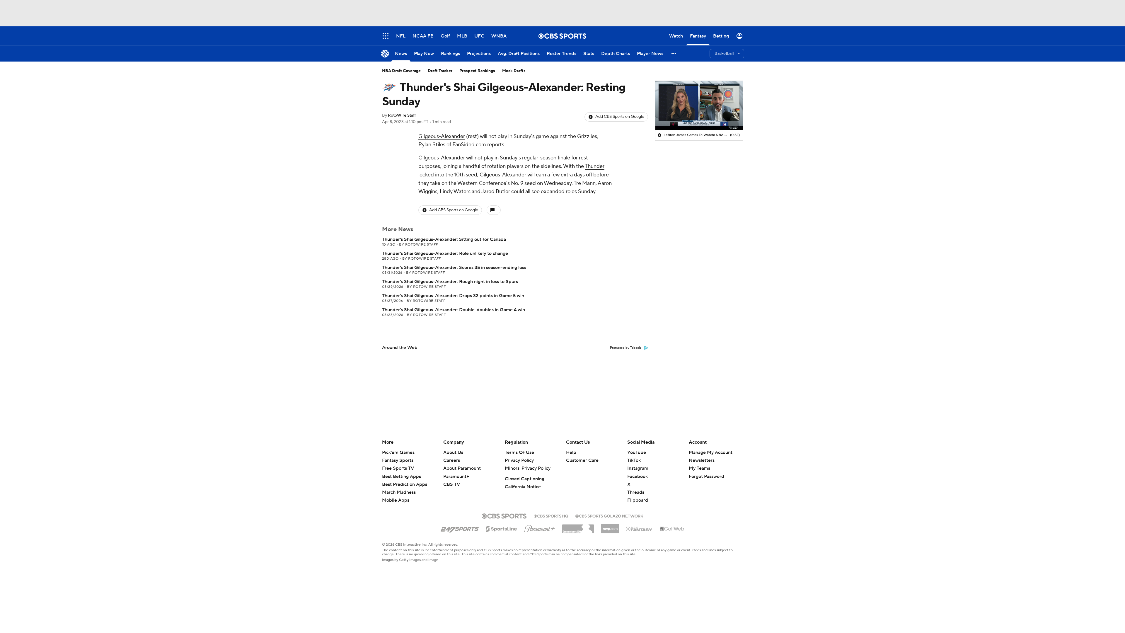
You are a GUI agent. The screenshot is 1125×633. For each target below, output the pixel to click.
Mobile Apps (395, 500)
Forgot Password (706, 476)
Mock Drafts (514, 71)
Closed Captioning (524, 479)
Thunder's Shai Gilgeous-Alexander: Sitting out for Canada (444, 239)
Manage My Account (710, 452)
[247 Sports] (460, 528)
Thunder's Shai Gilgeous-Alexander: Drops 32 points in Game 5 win (453, 296)
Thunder (594, 166)
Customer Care (582, 460)
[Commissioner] (578, 527)
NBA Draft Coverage (401, 71)
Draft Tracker (440, 71)
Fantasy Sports (397, 460)
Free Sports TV (398, 468)
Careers (451, 460)
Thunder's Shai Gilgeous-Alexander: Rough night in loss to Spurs (450, 282)
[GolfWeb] (672, 529)
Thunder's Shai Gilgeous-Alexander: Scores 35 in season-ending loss (454, 267)
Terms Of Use (519, 452)
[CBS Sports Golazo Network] (609, 515)
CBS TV (451, 484)
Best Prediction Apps (404, 484)
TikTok (634, 460)
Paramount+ (456, 476)
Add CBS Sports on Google (619, 116)
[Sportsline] (501, 528)
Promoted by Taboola (626, 348)
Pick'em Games (398, 452)
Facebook (637, 476)
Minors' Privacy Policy (527, 468)
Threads (635, 492)
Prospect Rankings (477, 71)
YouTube (636, 452)
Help (571, 452)
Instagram (637, 468)
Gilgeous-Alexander (441, 136)
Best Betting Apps (401, 476)
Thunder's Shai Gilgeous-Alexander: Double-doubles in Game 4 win (453, 310)
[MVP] (610, 527)
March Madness (399, 492)
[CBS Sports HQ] (551, 515)
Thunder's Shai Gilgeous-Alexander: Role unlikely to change (445, 253)
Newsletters (702, 460)
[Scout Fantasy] (639, 529)
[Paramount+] (539, 527)
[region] (699, 105)
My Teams (699, 468)
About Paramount (462, 468)
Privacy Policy (519, 460)
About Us (453, 452)
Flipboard (637, 500)
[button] (674, 53)
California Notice (523, 487)
